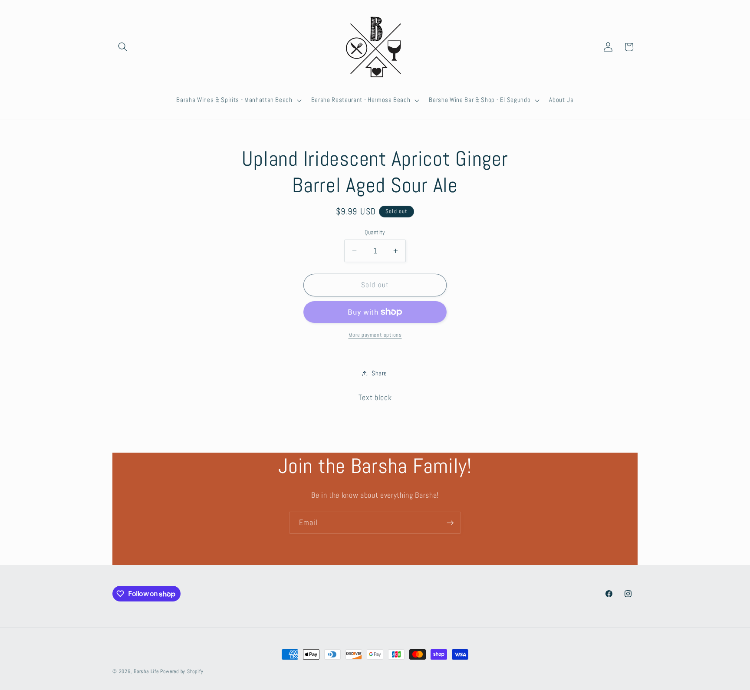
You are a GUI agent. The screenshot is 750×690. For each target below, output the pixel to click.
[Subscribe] (450, 523)
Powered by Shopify (181, 671)
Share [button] (379, 373)
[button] (122, 46)
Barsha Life (146, 671)
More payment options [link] (375, 334)
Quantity (375, 232)
